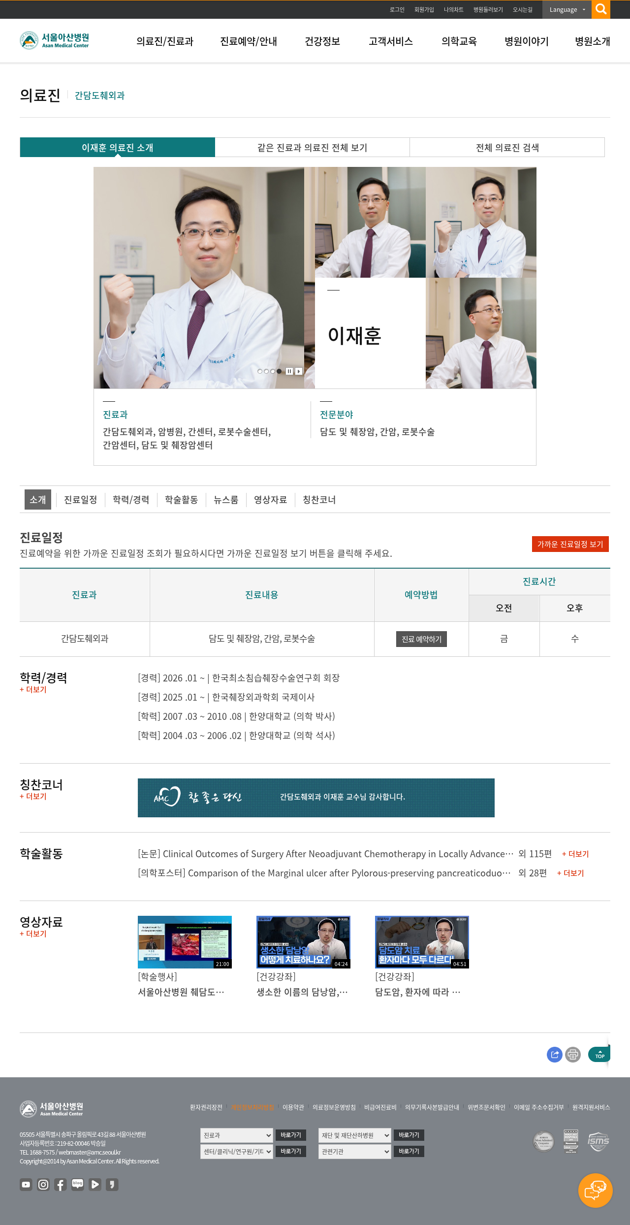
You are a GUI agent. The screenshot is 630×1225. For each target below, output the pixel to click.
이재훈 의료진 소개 (118, 147)
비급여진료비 (380, 1107)
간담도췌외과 (128, 431)
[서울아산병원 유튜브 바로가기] (26, 1185)
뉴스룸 (226, 499)
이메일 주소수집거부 (539, 1107)
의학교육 (459, 41)
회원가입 (424, 9)
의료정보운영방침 (334, 1107)
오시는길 (523, 9)
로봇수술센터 (243, 431)
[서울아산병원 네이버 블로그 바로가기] (78, 1185)
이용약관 (293, 1107)
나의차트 (454, 9)
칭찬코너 (319, 499)
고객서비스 (391, 41)
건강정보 (322, 41)
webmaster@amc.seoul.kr (90, 1152)
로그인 (397, 9)
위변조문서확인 (486, 1107)
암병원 (170, 431)
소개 (38, 499)
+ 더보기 (33, 689)
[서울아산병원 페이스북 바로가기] (61, 1185)
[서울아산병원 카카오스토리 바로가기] (113, 1185)
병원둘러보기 (488, 9)
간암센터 (119, 444)
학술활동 (181, 499)
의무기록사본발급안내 (432, 1107)
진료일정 (80, 499)
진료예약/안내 (248, 41)
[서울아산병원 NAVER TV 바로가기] (95, 1185)
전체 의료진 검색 (507, 147)
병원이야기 (526, 41)
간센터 (200, 431)
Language (563, 9)
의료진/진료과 (164, 41)
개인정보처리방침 (252, 1107)
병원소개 (592, 41)
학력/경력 (131, 499)
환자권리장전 (206, 1107)
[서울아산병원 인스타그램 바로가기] (44, 1185)
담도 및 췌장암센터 (177, 444)
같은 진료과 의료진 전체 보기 (312, 147)
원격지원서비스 (591, 1107)
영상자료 (270, 499)
